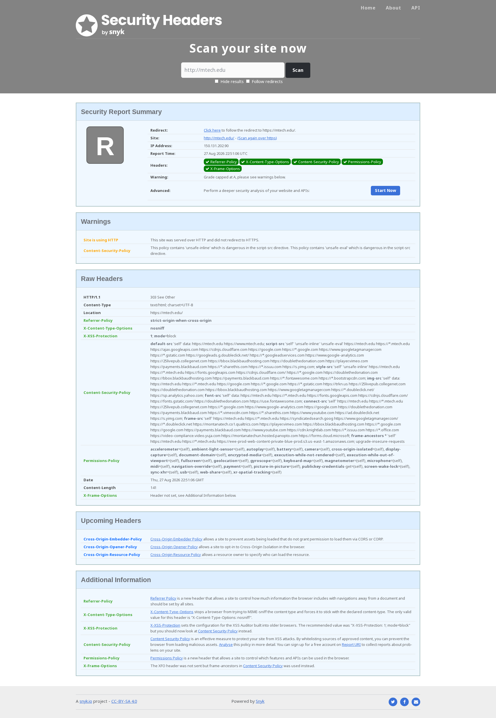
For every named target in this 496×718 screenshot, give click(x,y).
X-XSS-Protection (165, 625)
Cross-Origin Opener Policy (174, 546)
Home (368, 8)
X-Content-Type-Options (171, 611)
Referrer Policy (163, 598)
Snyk (260, 701)
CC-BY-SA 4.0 (124, 701)
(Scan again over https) (257, 137)
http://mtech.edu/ (219, 137)
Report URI (351, 644)
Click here (212, 130)
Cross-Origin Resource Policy (175, 554)
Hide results (231, 81)
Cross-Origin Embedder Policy (176, 539)
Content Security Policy (218, 631)
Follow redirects (267, 81)
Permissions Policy (166, 658)
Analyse (226, 644)
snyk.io (86, 701)
